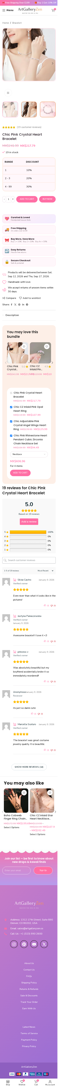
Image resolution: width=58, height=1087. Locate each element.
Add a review (29, 521)
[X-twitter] (44, 944)
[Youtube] (34, 944)
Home (5, 23)
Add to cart (27, 199)
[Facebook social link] (11, 305)
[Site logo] (30, 10)
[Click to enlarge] (8, 92)
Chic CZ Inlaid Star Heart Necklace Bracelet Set (41, 819)
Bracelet (17, 23)
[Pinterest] (24, 944)
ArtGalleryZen (29, 1067)
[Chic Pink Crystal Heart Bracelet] (17, 352)
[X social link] (15, 305)
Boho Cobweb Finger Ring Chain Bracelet (15, 819)
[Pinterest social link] (19, 305)
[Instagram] (14, 944)
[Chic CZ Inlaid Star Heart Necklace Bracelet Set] (42, 800)
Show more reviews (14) (29, 767)
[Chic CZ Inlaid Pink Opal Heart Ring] (40, 352)
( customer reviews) (29, 127)
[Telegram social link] (27, 305)
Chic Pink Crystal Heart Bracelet (12, 371)
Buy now (47, 199)
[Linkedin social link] (23, 305)
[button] (5, 63)
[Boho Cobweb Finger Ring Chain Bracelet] (16, 800)
